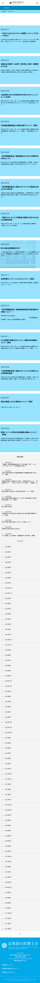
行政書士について (7, 965)
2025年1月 (8, 634)
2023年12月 (8, 681)
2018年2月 (8, 908)
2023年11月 (8, 686)
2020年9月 (8, 815)
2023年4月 (8, 712)
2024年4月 (8, 671)
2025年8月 (8, 603)
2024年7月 (8, 660)
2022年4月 (8, 758)
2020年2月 (8, 851)
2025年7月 (8, 609)
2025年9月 (8, 598)
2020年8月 (8, 820)
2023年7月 (8, 701)
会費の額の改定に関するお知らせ (11, 528)
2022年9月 (8, 738)
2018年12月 (8, 887)
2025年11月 (8, 593)
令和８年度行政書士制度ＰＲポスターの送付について (16, 521)
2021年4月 (8, 794)
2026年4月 (8, 567)
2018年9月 (8, 892)
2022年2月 (8, 763)
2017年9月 (8, 918)
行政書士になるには (8, 972)
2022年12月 (8, 722)
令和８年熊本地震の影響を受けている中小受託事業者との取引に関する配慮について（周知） (19, 498)
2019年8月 (8, 867)
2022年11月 (8, 727)
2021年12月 (8, 774)
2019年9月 (8, 861)
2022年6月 (8, 748)
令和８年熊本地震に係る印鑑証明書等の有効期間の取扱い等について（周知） (19, 472)
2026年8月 (8, 547)
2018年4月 (8, 903)
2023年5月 (8, 707)
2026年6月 (8, 557)
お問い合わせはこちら (20, 960)
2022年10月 (8, 732)
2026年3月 (8, 573)
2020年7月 (8, 825)
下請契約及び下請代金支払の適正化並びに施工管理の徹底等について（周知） (19, 513)
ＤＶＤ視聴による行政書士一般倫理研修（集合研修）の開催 (18, 534)
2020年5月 (8, 836)
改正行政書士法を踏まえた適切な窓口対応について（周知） (18, 490)
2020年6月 (8, 831)
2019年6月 (8, 877)
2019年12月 (8, 856)
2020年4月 (8, 841)
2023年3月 (8, 717)
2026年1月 (8, 583)
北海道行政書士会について (10, 969)
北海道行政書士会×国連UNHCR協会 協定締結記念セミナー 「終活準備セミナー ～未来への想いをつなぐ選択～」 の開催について (20, 482)
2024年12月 (8, 640)
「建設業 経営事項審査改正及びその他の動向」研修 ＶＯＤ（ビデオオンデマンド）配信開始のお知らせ (19, 464)
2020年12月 (8, 805)
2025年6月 (8, 614)
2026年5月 (8, 562)
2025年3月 (8, 624)
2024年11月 (8, 645)
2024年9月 (8, 650)
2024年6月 (8, 665)
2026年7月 (8, 552)
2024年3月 (8, 676)
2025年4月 (8, 619)
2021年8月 (8, 789)
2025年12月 (8, 588)
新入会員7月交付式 (7, 506)
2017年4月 (8, 929)
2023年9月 (8, 691)
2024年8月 (8, 655)
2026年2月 (8, 578)
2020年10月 (8, 810)
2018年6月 (8, 898)
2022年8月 (8, 743)
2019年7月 (8, 872)
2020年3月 (8, 846)
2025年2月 (8, 629)
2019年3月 (8, 882)
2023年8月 (8, 696)
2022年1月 (8, 769)
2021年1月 (8, 800)
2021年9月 (8, 784)
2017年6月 (8, 923)
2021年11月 (8, 779)
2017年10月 (8, 913)
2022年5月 (8, 753)
